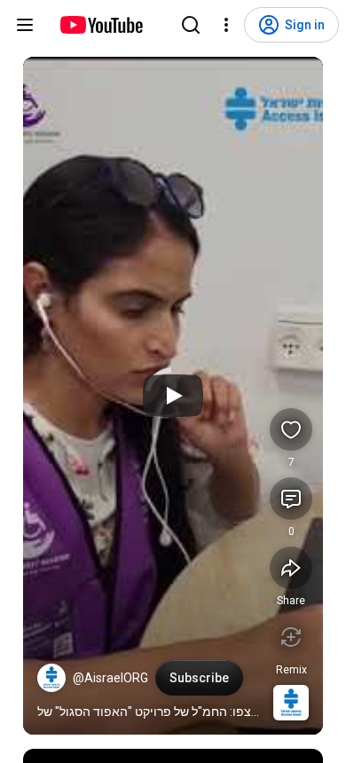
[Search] (190, 24)
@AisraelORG (110, 678)
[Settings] (226, 24)
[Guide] (24, 24)
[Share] (291, 568)
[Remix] (291, 637)
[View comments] (291, 498)
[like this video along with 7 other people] (291, 429)
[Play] (173, 395)
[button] (51, 678)
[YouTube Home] (100, 25)
